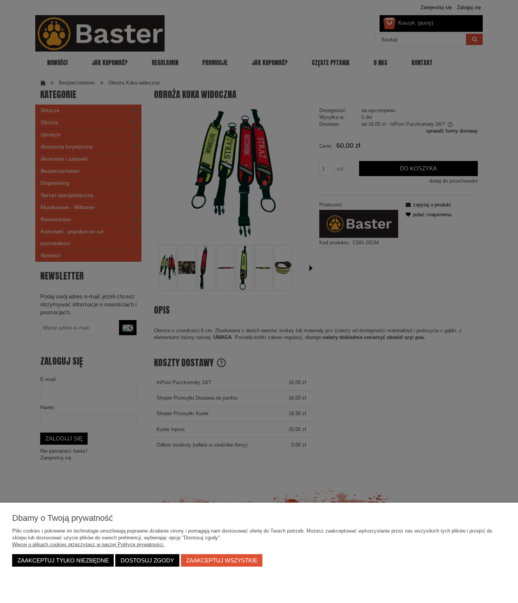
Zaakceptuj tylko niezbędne (63, 560)
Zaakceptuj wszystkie (221, 560)
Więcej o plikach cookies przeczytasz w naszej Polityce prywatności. (88, 544)
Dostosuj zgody (147, 560)
